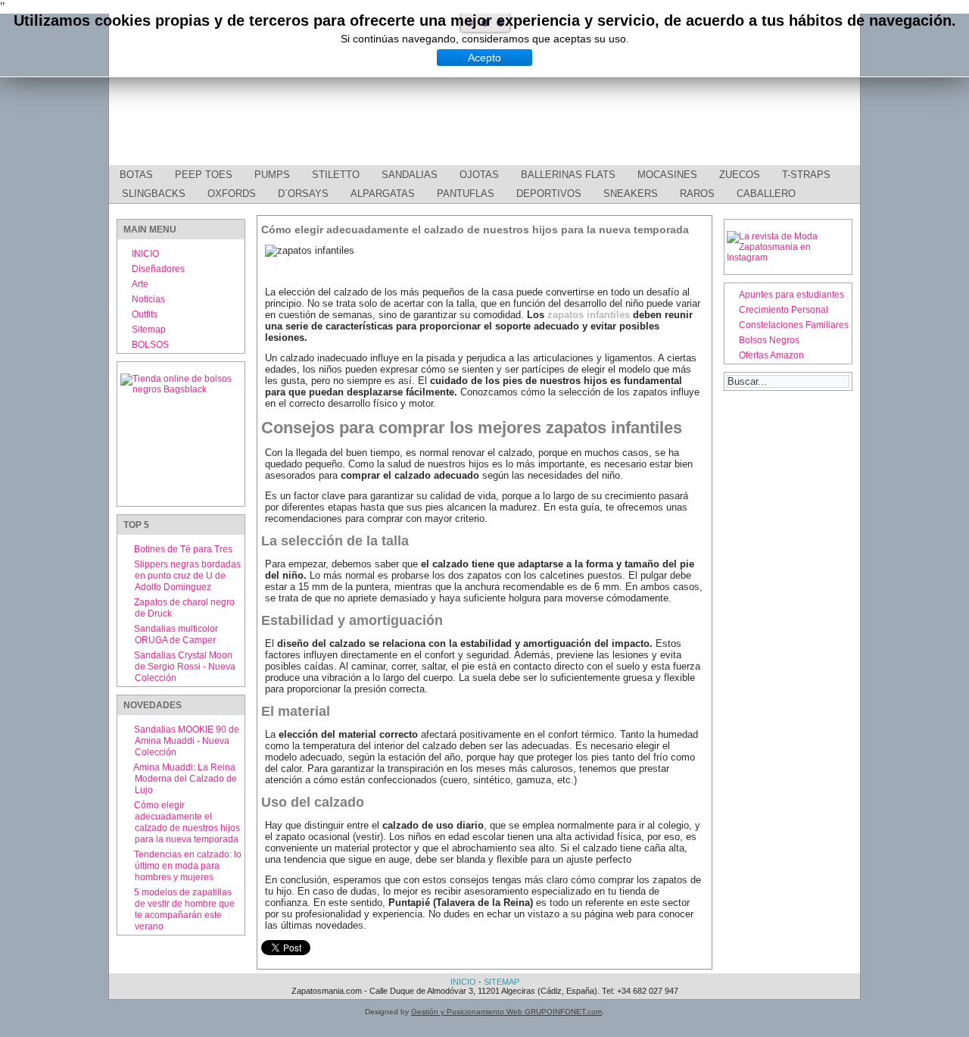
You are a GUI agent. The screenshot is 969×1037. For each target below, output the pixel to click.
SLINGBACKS (153, 193)
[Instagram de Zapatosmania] (788, 257)
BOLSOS (150, 344)
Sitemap (149, 329)
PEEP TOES (203, 174)
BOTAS (136, 174)
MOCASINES (667, 174)
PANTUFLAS (465, 193)
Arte (140, 284)
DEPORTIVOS (548, 193)
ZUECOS (739, 174)
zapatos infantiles (588, 314)
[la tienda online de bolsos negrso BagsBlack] (181, 434)
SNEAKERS (630, 193)
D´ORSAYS (303, 193)
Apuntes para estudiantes (791, 294)
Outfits (144, 314)
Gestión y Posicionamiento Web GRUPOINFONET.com (506, 1011)
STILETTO (336, 174)
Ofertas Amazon (771, 355)
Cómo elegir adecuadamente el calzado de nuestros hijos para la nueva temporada (475, 229)
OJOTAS (479, 174)
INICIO (145, 253)
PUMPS (272, 174)
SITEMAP (501, 981)
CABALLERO (766, 193)
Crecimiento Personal (783, 310)
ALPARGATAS (383, 193)
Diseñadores (158, 269)
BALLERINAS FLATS (568, 174)
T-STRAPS (806, 174)
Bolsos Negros (769, 340)
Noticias (148, 299)
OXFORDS (231, 193)
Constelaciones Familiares (794, 325)
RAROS (697, 193)
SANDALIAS (410, 174)
